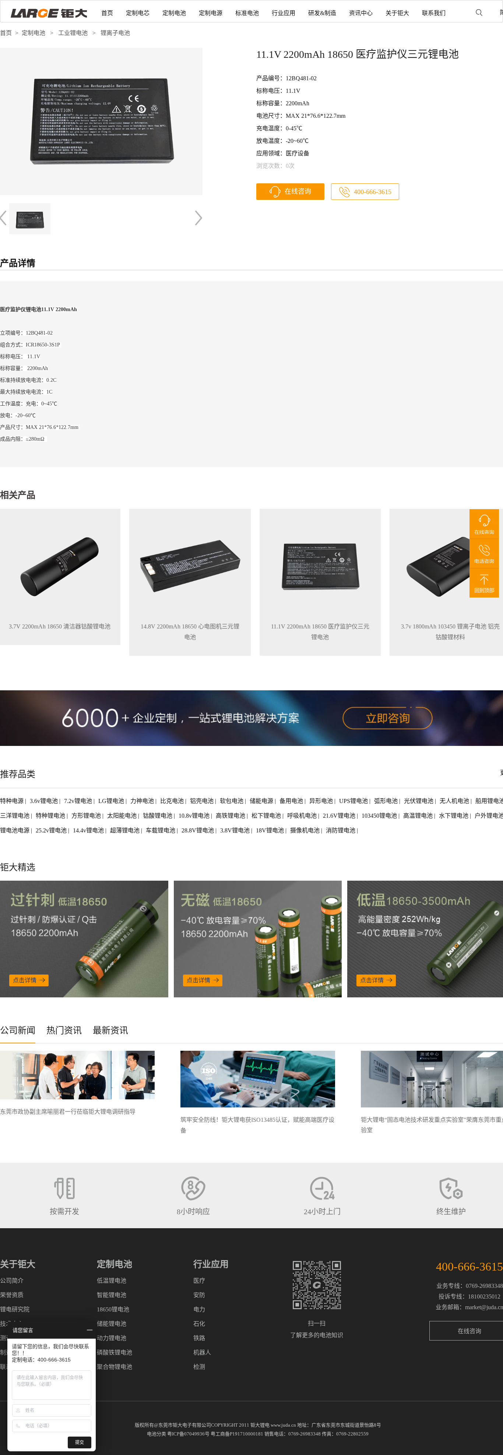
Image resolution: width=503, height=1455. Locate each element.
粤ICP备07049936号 (188, 1434)
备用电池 (292, 801)
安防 (199, 1295)
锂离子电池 (115, 33)
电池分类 (156, 1434)
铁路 (199, 1338)
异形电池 (321, 801)
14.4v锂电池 (89, 830)
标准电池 (247, 13)
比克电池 (172, 801)
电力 (199, 1309)
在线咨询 (298, 191)
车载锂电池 (161, 830)
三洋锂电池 (15, 816)
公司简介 (12, 1281)
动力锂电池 (111, 1338)
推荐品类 (17, 774)
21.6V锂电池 (340, 816)
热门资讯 (64, 1030)
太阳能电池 (122, 816)
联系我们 (434, 13)
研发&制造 (322, 13)
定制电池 (174, 13)
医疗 (199, 1281)
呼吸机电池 (302, 816)
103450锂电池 (380, 816)
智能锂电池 (111, 1295)
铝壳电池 (202, 801)
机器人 (202, 1352)
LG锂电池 (112, 801)
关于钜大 (397, 13)
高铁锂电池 (231, 816)
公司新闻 (17, 1030)
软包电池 (232, 801)
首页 (107, 13)
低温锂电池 (111, 1281)
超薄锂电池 (125, 830)
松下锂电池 (267, 816)
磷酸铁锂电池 (114, 1352)
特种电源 (12, 801)
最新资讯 (110, 1030)
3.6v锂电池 (44, 801)
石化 (199, 1324)
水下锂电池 (454, 816)
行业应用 (283, 13)
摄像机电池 (305, 830)
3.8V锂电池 (235, 830)
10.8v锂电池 (195, 816)
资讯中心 (361, 13)
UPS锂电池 (354, 801)
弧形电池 (386, 801)
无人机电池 (455, 801)
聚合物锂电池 (114, 1367)
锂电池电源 (15, 830)
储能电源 (262, 801)
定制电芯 (138, 13)
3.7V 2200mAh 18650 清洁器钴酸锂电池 (59, 626)
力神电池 (142, 801)
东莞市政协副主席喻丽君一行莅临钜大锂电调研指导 (68, 1112)
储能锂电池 (111, 1324)
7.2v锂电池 (79, 801)
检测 (199, 1367)
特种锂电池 (51, 816)
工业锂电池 (73, 33)
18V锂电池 (270, 830)
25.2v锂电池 (52, 830)
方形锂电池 (86, 816)
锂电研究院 (14, 1309)
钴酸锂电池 (158, 816)
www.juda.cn (283, 1425)
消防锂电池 (341, 830)
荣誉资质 (12, 1295)
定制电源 (210, 13)
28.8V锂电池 (198, 830)
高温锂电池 (418, 816)
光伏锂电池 (419, 801)
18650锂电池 (113, 1309)
